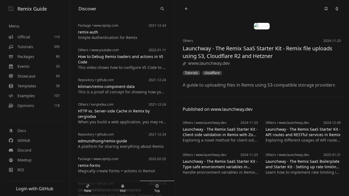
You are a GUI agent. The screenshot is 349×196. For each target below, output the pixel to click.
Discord (24, 150)
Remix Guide (32, 8)
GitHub (23, 140)
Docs (21, 130)
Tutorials (191, 73)
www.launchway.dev (209, 63)
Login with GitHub (34, 189)
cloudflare (212, 73)
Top (157, 190)
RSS (20, 169)
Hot (122, 190)
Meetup (24, 160)
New (87, 190)
